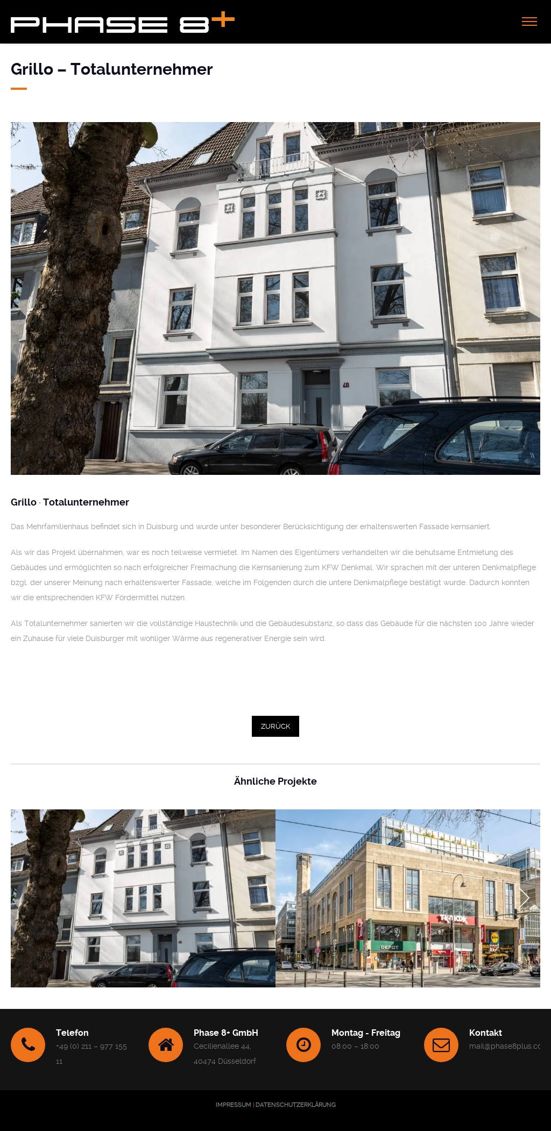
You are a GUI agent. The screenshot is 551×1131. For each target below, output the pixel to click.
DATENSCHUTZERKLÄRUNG (296, 1104)
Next (524, 898)
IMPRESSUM (233, 1104)
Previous (27, 898)
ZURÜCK (275, 726)
